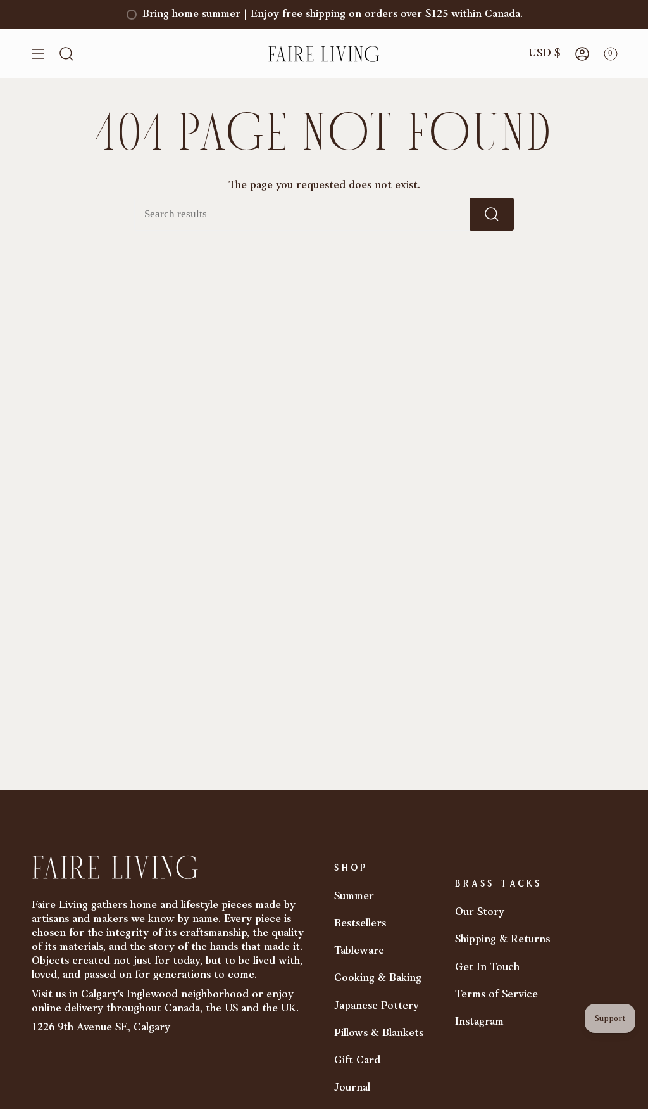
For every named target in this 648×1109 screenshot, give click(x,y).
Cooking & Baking (377, 978)
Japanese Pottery (376, 1006)
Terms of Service (496, 994)
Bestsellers (360, 923)
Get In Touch (487, 967)
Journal (352, 1087)
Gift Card (357, 1060)
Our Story (479, 912)
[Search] (492, 214)
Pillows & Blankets (378, 1033)
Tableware (359, 951)
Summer (354, 896)
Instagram (479, 1021)
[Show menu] (38, 53)
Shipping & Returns (502, 939)
